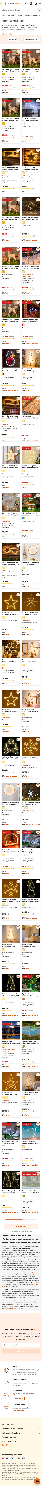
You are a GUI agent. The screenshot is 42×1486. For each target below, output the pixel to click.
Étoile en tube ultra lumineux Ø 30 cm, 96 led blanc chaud (30, 169)
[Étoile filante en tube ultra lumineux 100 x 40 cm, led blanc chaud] (11, 157)
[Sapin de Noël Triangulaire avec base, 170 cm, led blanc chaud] (31, 934)
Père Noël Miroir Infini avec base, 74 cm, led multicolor (30, 514)
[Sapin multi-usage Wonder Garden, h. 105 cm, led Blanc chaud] (11, 1030)
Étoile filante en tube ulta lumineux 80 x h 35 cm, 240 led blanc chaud (10, 417)
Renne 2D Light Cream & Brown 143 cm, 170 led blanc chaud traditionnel (10, 70)
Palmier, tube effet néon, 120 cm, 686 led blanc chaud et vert (30, 1042)
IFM (27, 537)
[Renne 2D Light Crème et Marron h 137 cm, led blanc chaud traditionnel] (11, 309)
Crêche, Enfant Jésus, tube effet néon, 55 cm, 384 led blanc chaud (11, 758)
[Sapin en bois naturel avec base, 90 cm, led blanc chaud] (31, 1081)
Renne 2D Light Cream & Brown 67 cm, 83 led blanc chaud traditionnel (10, 267)
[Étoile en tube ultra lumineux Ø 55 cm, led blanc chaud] (11, 502)
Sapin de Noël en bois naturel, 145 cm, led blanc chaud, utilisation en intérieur (31, 370)
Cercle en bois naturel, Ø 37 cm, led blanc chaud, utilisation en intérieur (30, 564)
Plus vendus (29, 39)
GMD (27, 294)
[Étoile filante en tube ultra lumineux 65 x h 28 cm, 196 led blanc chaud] (11, 552)
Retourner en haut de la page (22, 1231)
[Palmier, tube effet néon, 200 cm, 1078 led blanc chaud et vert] (31, 1180)
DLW (27, 390)
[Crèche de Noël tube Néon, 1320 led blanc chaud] (31, 206)
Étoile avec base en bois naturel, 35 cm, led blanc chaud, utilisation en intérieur (31, 710)
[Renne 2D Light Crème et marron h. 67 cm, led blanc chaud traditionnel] (11, 256)
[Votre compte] (31, 3)
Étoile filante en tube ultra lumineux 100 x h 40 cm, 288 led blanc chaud (10, 169)
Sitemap (4, 1482)
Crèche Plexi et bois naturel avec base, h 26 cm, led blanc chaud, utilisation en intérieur (11, 851)
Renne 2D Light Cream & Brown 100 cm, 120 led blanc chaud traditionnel (10, 218)
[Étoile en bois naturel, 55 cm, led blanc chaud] (11, 455)
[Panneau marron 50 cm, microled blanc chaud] (31, 405)
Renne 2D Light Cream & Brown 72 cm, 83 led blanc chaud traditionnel (30, 70)
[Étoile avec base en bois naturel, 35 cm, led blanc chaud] (31, 699)
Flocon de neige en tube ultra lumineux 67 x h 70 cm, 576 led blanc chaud (30, 467)
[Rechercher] (39, 10)
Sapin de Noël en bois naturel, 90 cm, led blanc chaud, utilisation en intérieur (31, 1093)
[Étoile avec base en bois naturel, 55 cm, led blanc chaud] (31, 649)
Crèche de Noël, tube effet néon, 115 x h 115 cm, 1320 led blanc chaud (30, 218)
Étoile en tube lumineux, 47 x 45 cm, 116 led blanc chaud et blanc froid (10, 710)
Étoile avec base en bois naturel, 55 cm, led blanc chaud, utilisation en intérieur (31, 661)
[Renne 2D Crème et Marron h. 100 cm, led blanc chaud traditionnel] (11, 206)
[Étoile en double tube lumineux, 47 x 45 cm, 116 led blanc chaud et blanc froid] (11, 699)
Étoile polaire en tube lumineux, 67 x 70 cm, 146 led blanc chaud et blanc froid (30, 613)
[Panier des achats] (35, 3)
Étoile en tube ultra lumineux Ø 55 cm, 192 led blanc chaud (10, 514)
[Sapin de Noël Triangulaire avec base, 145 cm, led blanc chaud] (11, 934)
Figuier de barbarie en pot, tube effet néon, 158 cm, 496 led (30, 995)
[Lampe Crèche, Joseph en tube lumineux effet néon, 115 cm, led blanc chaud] (11, 983)
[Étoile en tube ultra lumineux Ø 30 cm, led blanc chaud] (31, 157)
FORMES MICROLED (32, 440)
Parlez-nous (19, 1398)
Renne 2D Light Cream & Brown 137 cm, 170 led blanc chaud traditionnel (10, 321)
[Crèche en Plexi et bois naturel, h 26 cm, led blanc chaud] (11, 839)
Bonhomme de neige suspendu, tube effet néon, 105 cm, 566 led (30, 321)
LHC (7, 92)
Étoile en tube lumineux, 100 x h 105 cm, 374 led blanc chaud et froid (9, 1093)
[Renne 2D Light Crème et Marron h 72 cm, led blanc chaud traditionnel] (31, 58)
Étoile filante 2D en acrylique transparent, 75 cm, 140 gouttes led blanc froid (30, 119)
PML (7, 634)
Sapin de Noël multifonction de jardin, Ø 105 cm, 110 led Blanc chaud (11, 1042)
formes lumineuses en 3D (13, 1309)
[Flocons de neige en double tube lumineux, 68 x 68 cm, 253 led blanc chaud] (11, 888)
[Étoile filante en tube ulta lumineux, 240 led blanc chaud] (11, 405)
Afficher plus (21, 1226)
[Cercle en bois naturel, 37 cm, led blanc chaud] (31, 552)
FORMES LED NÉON (32, 241)
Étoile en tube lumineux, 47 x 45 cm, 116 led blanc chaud (10, 613)
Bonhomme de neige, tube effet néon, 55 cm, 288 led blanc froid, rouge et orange (11, 370)
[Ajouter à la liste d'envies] (18, 51)
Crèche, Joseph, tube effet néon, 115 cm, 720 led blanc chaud (10, 995)
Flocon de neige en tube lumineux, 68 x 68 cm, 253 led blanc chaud (10, 900)
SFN (27, 873)
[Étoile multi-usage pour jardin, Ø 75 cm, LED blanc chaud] (31, 256)
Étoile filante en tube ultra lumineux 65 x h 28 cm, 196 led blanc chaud (11, 564)
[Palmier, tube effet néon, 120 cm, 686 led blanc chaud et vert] (31, 1030)
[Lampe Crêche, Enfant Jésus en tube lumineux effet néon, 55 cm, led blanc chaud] (11, 746)
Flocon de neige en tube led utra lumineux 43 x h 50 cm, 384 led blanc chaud (10, 661)
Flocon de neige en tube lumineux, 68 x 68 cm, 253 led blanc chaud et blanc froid (30, 758)
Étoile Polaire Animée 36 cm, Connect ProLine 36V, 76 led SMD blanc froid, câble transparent (31, 803)
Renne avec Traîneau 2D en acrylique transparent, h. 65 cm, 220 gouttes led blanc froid (10, 1142)
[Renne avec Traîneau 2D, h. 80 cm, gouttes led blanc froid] (31, 839)
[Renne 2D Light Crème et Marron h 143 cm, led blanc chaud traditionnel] (11, 58)
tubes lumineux (16, 1305)
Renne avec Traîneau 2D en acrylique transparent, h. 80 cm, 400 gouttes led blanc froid (30, 851)
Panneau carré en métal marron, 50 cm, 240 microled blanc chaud (30, 417)
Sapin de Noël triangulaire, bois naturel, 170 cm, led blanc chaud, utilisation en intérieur (31, 945)
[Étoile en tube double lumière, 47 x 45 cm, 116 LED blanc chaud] (11, 601)
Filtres (11, 39)
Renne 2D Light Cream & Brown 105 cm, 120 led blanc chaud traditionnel (10, 119)
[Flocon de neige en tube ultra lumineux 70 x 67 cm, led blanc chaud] (31, 455)
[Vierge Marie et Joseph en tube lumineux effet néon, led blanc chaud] (11, 1180)
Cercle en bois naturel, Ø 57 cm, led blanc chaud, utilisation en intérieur (10, 803)
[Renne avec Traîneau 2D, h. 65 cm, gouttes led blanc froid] (11, 1131)
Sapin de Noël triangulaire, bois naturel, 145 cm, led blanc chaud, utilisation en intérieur (11, 945)
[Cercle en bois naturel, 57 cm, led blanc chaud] (11, 792)
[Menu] (40, 3)
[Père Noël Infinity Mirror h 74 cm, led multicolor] (31, 502)
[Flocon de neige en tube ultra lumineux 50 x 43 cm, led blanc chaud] (11, 649)
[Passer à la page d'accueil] (9, 3)
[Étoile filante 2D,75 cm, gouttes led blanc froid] (31, 107)
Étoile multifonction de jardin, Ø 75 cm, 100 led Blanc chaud (30, 267)
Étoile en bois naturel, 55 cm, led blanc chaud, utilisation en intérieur (11, 467)
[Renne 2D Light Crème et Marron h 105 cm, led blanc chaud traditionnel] (11, 107)
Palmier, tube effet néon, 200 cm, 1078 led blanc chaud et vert (30, 1192)
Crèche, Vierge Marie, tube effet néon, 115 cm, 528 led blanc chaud (31, 900)
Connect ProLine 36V (33, 824)
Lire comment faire (19, 1410)
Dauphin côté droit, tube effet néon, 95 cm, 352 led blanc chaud (31, 1142)
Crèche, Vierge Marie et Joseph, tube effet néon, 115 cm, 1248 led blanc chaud (11, 1192)
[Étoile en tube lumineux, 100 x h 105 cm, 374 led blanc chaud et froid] (11, 1081)
